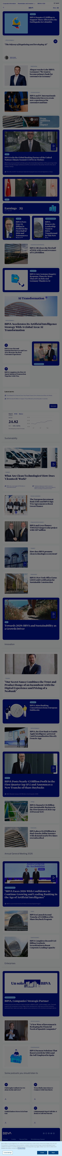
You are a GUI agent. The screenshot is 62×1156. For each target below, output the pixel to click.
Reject (53, 1152)
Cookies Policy (21, 1148)
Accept (42, 1152)
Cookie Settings (8, 1152)
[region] (31, 1148)
